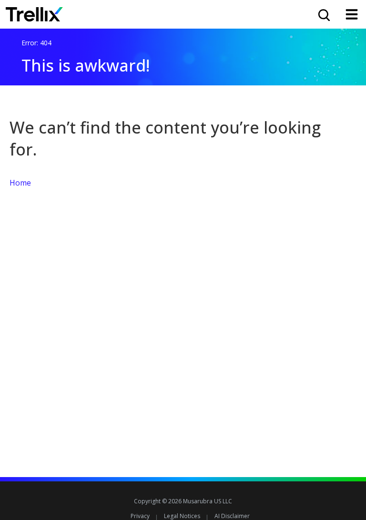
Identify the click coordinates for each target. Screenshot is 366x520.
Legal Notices (182, 516)
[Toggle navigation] (351, 14)
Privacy (140, 516)
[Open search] (323, 14)
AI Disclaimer (232, 516)
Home (20, 182)
